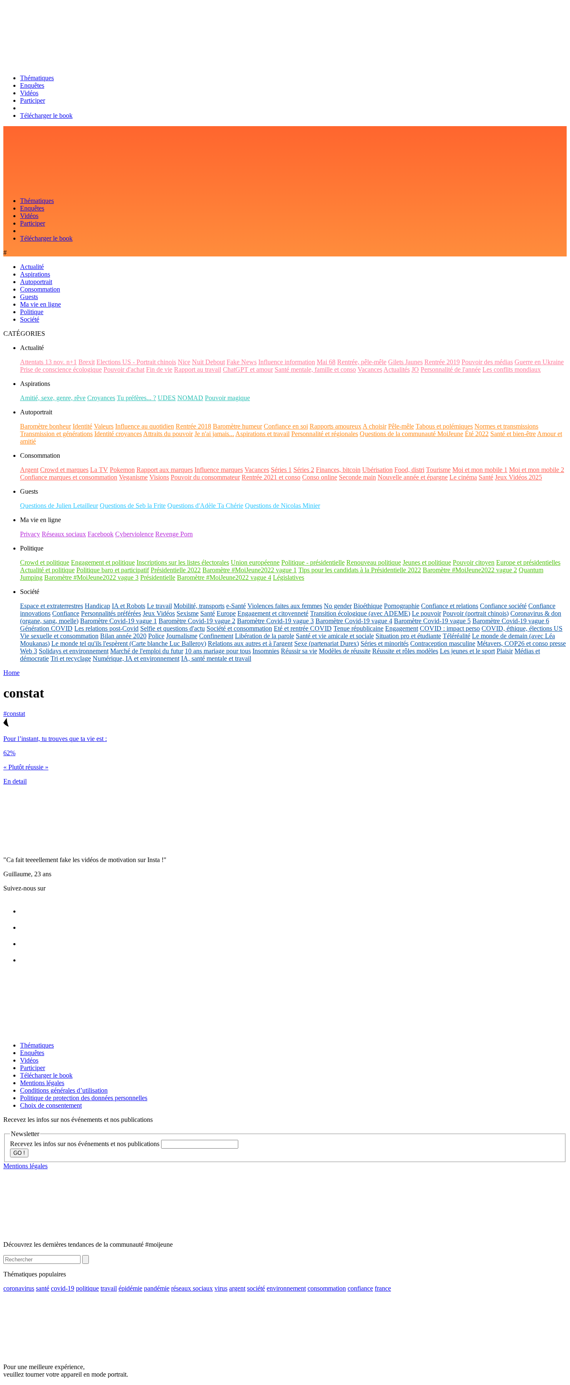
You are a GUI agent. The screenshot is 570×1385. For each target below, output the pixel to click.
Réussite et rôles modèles (405, 650)
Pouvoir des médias (487, 361)
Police (156, 635)
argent (237, 1288)
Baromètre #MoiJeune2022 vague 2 (470, 569)
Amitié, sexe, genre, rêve (53, 397)
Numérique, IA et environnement (136, 658)
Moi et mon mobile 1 (479, 469)
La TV (99, 469)
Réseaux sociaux (64, 534)
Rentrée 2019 (442, 361)
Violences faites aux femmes (284, 605)
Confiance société (503, 605)
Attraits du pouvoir (168, 433)
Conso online (319, 477)
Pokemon (122, 469)
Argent (29, 469)
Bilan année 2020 (123, 635)
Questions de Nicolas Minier (282, 505)
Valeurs (103, 426)
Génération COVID (46, 628)
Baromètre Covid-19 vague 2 (197, 620)
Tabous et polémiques (444, 426)
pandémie (156, 1288)
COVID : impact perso (450, 628)
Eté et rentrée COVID (303, 628)
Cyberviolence (134, 534)
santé (42, 1288)
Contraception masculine (442, 643)
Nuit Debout (208, 361)
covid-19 (62, 1288)
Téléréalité (456, 635)
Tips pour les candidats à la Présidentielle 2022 (359, 569)
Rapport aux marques (164, 469)
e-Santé (236, 605)
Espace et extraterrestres (51, 605)
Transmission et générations (56, 433)
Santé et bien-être (513, 433)
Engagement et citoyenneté (272, 613)
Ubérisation (377, 469)
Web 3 (28, 650)
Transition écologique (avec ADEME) (360, 613)
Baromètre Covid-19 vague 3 (275, 620)
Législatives (288, 577)
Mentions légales (42, 1082)
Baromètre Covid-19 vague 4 (353, 620)
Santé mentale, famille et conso (315, 369)
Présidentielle (157, 577)
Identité (82, 426)
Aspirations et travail (262, 433)
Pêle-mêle (401, 426)
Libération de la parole (264, 635)
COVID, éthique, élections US (522, 628)
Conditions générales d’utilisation (64, 1090)
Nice (184, 361)
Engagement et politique (103, 562)
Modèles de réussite (345, 650)
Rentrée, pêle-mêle (361, 361)
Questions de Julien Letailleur (59, 505)
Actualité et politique (47, 569)
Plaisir (505, 650)
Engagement (401, 628)
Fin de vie (159, 369)
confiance (360, 1288)
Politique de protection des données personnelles (83, 1097)
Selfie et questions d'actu (172, 628)
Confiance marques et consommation (68, 477)
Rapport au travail (197, 369)
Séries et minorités (385, 643)
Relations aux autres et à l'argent (250, 643)
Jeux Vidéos (159, 613)
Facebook (100, 534)
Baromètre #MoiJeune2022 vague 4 (224, 577)
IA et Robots (128, 605)
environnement (286, 1288)
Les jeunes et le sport (467, 650)
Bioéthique (367, 605)
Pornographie (401, 605)
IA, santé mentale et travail (216, 658)
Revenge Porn (174, 534)
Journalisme (181, 635)
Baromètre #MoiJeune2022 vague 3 (91, 577)
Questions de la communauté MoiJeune (411, 433)
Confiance (65, 613)
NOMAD (190, 397)
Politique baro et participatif (112, 569)
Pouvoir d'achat (123, 369)
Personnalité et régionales (324, 433)
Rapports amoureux (335, 426)
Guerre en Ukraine (539, 361)
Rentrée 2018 (193, 426)
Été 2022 (477, 433)
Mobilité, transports (199, 605)
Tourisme (438, 469)
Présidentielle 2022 (176, 569)
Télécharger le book (46, 115)
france (383, 1288)
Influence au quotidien (144, 426)
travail (109, 1288)
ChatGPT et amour (248, 369)
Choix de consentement (51, 1105)
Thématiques (37, 77)
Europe (226, 613)
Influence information (286, 361)
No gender (338, 605)
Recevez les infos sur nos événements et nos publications (85, 1143)
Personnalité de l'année (451, 369)
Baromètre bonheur (45, 426)
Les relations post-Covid (106, 628)
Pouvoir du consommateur (205, 477)
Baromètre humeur (237, 426)
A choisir (374, 426)
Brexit (86, 361)
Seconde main (357, 477)
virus (220, 1288)
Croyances (101, 397)
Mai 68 (326, 361)
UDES (167, 397)
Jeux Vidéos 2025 (518, 477)
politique (87, 1288)
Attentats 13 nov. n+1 (48, 361)
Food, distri (409, 469)
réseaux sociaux (192, 1288)
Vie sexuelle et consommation (59, 635)
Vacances (370, 369)
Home (11, 672)
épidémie (130, 1288)
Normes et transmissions (506, 426)
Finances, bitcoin (338, 469)
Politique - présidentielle (313, 562)
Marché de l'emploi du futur (146, 650)
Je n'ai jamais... (214, 433)
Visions (159, 477)
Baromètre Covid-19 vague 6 (510, 620)
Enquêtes (32, 85)
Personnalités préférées (111, 613)
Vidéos (29, 92)
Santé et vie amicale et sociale (335, 635)
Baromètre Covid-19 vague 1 (118, 620)
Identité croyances (118, 433)
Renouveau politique (373, 562)
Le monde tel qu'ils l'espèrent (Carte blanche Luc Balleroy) (128, 643)
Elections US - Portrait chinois (136, 361)
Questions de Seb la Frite (133, 505)
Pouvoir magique (227, 397)
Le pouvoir (426, 613)
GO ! (19, 1153)
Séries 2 (303, 469)
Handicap (97, 605)
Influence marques (218, 469)
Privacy (30, 534)
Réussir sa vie (299, 650)
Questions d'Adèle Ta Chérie (205, 505)
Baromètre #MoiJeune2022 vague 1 (249, 569)
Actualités (396, 369)
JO (415, 369)
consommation (327, 1288)
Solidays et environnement (73, 650)
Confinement (216, 635)
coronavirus (18, 1288)
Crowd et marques (64, 469)
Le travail (159, 605)
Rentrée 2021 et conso (271, 477)
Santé (486, 477)
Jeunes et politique (427, 562)
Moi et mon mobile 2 (536, 469)
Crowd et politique (44, 562)
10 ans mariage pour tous (218, 650)
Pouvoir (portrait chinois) (476, 613)
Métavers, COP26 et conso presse (521, 643)
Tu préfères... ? (136, 397)
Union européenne (255, 562)
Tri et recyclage (70, 658)
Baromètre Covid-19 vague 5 (432, 620)
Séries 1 (281, 469)
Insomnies (265, 650)
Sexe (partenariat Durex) (326, 643)
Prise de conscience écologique (61, 369)
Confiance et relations (449, 605)
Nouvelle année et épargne (413, 477)
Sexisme (188, 613)
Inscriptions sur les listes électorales (182, 562)
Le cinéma (463, 477)
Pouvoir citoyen (473, 562)
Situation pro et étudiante (408, 635)
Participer (32, 100)
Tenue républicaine (358, 628)
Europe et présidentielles (528, 562)
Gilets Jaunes (405, 361)
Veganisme (133, 477)
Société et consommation (239, 628)
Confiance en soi (286, 426)
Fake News (242, 361)
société (256, 1288)
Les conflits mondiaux (511, 369)
